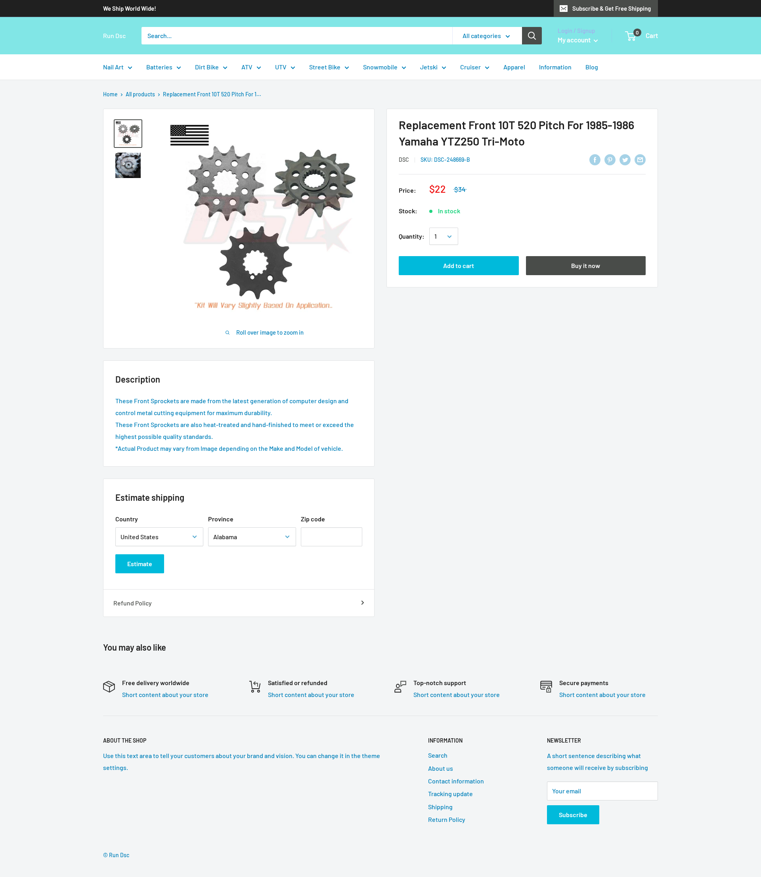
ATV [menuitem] (246, 67)
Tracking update (450, 793)
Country (126, 519)
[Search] (532, 35)
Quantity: (411, 236)
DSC (404, 160)
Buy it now (585, 266)
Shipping (440, 806)
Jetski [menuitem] (429, 67)
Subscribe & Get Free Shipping (611, 8)
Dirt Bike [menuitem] (207, 67)
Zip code (313, 519)
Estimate (139, 563)
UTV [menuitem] (281, 67)
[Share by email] (640, 159)
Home (110, 94)
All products (140, 94)
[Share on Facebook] (594, 159)
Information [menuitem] (555, 67)
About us (440, 768)
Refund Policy (132, 603)
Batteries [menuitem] (159, 67)
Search (437, 755)
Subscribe (573, 814)
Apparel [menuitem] (514, 67)
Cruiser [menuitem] (470, 67)
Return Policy (446, 819)
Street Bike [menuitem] (324, 67)
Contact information (456, 781)
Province (220, 519)
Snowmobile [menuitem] (380, 67)
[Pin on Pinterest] (610, 159)
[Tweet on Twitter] (625, 159)
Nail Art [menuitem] (113, 67)
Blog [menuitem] (591, 67)
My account (575, 40)
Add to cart (458, 266)
